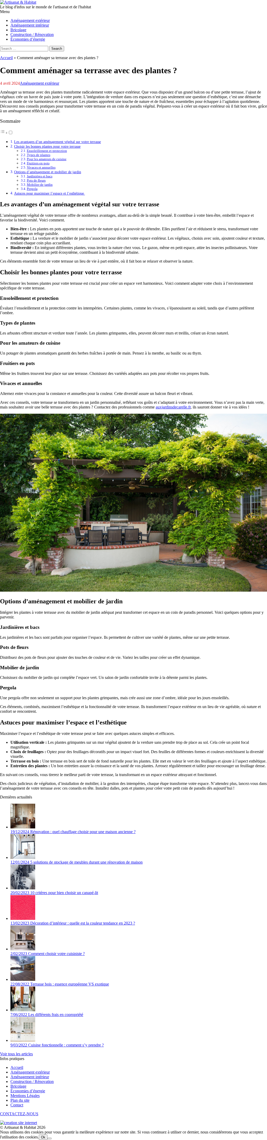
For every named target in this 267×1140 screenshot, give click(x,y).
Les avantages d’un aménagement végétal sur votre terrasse (57, 142)
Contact (16, 1105)
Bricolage (18, 1086)
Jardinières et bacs (39, 176)
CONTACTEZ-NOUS (19, 1114)
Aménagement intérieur (29, 1077)
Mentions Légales (25, 1095)
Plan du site (19, 1100)
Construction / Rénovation (32, 1081)
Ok (43, 1137)
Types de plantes (38, 155)
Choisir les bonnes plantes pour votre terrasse (47, 146)
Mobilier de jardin (40, 185)
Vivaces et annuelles (41, 167)
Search (56, 49)
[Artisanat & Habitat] (18, 2)
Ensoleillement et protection (47, 151)
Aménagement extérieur (39, 83)
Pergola (32, 189)
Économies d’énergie (27, 1091)
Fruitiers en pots (38, 163)
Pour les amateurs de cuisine (46, 159)
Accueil (6, 57)
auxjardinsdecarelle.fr (173, 407)
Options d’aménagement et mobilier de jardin (47, 172)
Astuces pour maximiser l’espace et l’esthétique (49, 193)
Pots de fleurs (36, 180)
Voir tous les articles (16, 1054)
